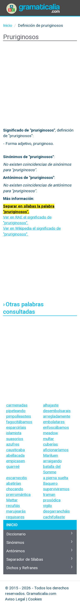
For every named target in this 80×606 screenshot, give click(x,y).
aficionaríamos (56, 450)
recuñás (13, 505)
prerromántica (18, 494)
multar (48, 438)
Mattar (12, 500)
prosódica (52, 500)
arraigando (52, 461)
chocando (14, 489)
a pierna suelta (55, 477)
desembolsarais (57, 410)
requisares (15, 517)
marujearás (16, 511)
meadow (50, 433)
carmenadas (16, 405)
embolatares (54, 422)
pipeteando (15, 410)
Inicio (11, 524)
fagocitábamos (19, 422)
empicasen (15, 461)
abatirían (13, 483)
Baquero (50, 483)
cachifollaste (54, 517)
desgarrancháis (56, 511)
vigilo (47, 505)
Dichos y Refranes (22, 567)
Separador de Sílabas (24, 559)
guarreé (12, 466)
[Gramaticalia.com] (34, 5)
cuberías (50, 444)
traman (49, 494)
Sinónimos (15, 542)
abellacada (15, 455)
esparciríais (16, 427)
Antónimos (15, 551)
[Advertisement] (40, 85)
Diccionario (16, 534)
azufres (12, 444)
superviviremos (56, 489)
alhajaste (50, 405)
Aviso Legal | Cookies (23, 599)
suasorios (14, 438)
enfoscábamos (56, 427)
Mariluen (50, 455)
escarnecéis (16, 477)
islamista (13, 433)
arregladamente (56, 416)
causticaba (15, 450)
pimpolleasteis (18, 416)
